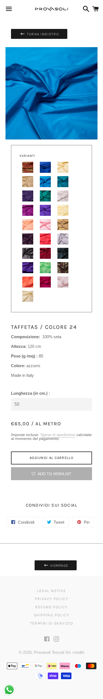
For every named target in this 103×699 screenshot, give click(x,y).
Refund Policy (51, 607)
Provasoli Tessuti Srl (52, 652)
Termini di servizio (51, 623)
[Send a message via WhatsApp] (9, 689)
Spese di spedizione (57, 434)
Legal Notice (51, 590)
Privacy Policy (51, 598)
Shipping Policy (51, 615)
